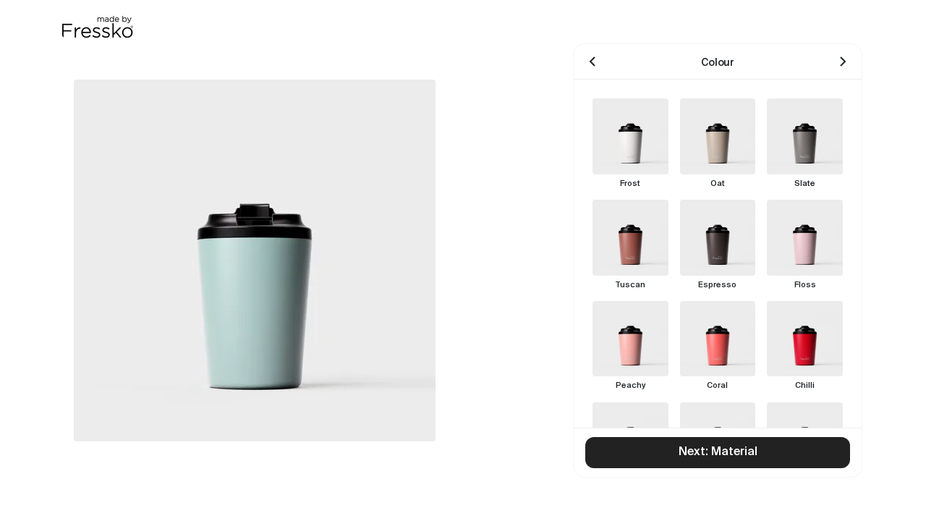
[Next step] (843, 61)
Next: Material (718, 452)
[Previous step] (592, 61)
